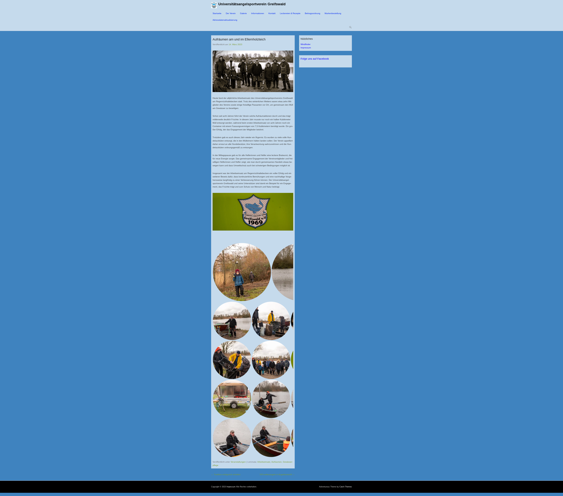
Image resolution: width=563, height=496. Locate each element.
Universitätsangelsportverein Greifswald (252, 4)
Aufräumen (276, 462)
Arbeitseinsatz (263, 462)
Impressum (306, 47)
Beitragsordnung (312, 13)
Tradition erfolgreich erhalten (225, 474)
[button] (242, 272)
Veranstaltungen (238, 462)
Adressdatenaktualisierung (225, 20)
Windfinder (306, 44)
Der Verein (231, 13)
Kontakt (271, 13)
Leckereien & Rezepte (290, 13)
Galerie (243, 13)
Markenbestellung (333, 13)
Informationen (257, 13)
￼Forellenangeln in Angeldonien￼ (277, 474)
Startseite (217, 13)
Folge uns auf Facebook (315, 58)
